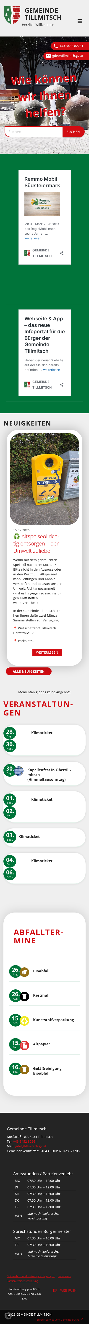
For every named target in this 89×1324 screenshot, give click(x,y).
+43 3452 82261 (71, 46)
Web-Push (64, 1290)
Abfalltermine (38, 936)
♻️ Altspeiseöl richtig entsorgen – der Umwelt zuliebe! (36, 543)
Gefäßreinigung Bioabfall (47, 1071)
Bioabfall (41, 971)
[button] (8, 1316)
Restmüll (41, 995)
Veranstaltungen (38, 708)
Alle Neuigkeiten (29, 671)
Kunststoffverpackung (53, 1019)
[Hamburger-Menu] (80, 21)
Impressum (64, 1276)
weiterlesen (49, 653)
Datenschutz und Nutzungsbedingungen (31, 1276)
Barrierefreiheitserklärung (22, 1281)
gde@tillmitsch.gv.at (67, 56)
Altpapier (41, 1044)
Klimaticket (41, 732)
